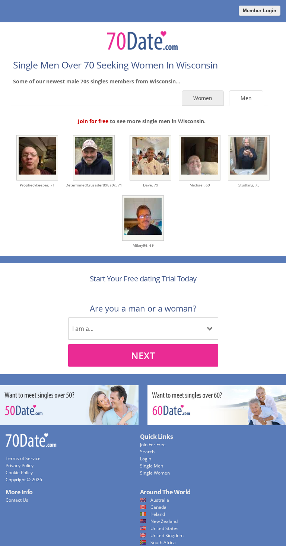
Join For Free (153, 444)
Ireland (157, 514)
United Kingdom (167, 535)
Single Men (151, 466)
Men (246, 98)
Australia (159, 500)
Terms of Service (23, 458)
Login (145, 459)
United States (164, 528)
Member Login (259, 10)
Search (147, 451)
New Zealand (164, 521)
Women (202, 98)
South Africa (163, 542)
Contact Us (17, 500)
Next (143, 355)
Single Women (155, 473)
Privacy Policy (20, 465)
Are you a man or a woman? (143, 308)
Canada (158, 507)
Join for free (93, 121)
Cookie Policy (19, 472)
